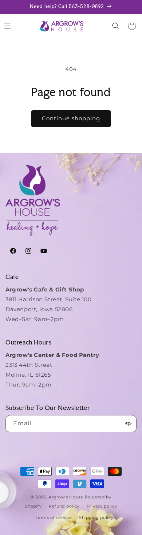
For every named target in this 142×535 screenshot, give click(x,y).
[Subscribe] (128, 423)
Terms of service (54, 517)
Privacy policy (102, 506)
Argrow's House (66, 497)
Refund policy (64, 506)
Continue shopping (71, 118)
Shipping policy (96, 517)
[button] (116, 26)
